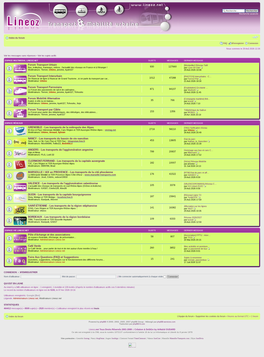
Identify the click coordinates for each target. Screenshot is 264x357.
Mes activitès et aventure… (197, 246)
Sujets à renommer (193, 257)
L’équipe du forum (185, 316)
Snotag (86, 338)
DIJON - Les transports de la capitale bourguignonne (59, 194)
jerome (60, 70)
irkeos (43, 210)
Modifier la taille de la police (255, 37)
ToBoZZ (57, 143)
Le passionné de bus (197, 249)
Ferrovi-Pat (193, 79)
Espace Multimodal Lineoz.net (21, 60)
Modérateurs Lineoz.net (50, 298)
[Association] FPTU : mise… (197, 235)
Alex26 (63, 188)
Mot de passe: (68, 276)
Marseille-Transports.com (180, 338)
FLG (43, 154)
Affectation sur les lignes (195, 206)
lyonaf (190, 101)
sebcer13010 (61, 177)
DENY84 (45, 166)
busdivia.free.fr (65, 197)
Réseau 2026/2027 (193, 217)
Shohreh (192, 90)
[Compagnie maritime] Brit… (197, 99)
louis (96, 308)
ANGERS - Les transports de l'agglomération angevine (60, 149)
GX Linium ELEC (195, 186)
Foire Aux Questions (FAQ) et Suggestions (53, 257)
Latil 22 (50, 154)
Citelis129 (54, 188)
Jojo (79, 103)
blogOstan (100, 338)
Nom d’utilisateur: (12, 276)
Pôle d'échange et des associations (49, 234)
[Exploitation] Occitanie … (196, 87)
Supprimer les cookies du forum (210, 316)
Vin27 (190, 208)
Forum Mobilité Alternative (44, 98)
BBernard (192, 152)
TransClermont (140, 338)
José (43, 177)
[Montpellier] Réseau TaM (196, 65)
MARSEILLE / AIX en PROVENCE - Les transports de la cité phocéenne (70, 172)
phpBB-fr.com (139, 324)
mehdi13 (192, 175)
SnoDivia (199, 338)
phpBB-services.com (166, 322)
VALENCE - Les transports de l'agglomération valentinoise (63, 183)
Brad (52, 166)
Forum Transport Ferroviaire (45, 87)
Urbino (52, 70)
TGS (190, 237)
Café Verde (34, 245)
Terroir (44, 70)
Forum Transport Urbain (42, 64)
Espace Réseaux (14, 123)
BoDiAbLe (67, 143)
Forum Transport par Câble (44, 109)
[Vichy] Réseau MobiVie (195, 161)
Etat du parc (189, 139)
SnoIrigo (115, 338)
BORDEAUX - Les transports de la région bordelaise (59, 216)
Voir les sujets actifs (47, 55)
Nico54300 (46, 143)
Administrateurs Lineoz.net (52, 239)
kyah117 (69, 70)
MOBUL (191, 112)
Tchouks (78, 92)
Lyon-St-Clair (194, 67)
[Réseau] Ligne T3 (192, 195)
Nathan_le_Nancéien (197, 141)
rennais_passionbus (197, 260)
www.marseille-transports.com (100, 175)
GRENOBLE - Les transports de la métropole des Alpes (61, 127)
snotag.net (110, 130)
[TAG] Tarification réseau (195, 128)
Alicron (54, 199)
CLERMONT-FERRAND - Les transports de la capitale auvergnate (66, 160)
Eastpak (45, 199)
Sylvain (61, 132)
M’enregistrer (238, 43)
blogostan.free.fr (76, 141)
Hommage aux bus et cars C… (198, 150)
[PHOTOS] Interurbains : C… (197, 76)
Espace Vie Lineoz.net (17, 230)
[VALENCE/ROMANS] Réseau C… (200, 184)
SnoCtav (157, 338)
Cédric (50, 177)
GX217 (53, 222)
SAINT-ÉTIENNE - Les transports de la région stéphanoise (62, 205)
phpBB (103, 322)
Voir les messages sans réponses (20, 55)
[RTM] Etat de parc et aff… (196, 172)
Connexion (253, 43)
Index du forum (17, 38)
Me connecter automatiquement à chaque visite (141, 276)
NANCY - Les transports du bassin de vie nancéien (58, 138)
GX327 (44, 188)
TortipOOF (193, 197)
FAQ (225, 43)
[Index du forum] (93, 18)
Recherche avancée (248, 14)
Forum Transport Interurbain (45, 76)
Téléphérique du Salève (195, 110)
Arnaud (53, 132)
